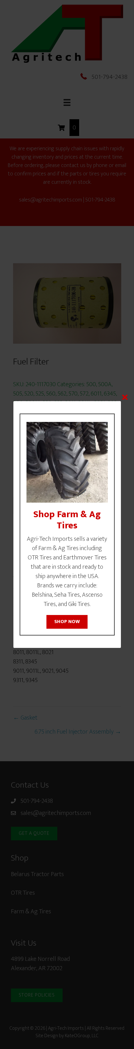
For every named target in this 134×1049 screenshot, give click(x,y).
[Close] (125, 397)
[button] (67, 622)
